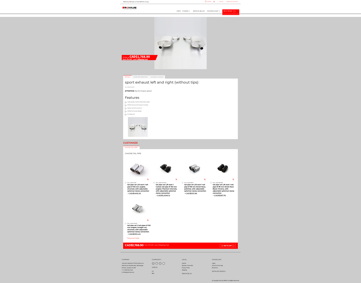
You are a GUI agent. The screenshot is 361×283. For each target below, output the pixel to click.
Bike (153, 273)
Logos (213, 263)
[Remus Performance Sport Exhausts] (130, 8)
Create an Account (232, 1)
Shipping (184, 270)
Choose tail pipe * (131, 147)
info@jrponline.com (128, 272)
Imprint (184, 263)
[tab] (127, 77)
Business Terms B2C (187, 265)
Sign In (221, 1)
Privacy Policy (186, 268)
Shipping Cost (142, 59)
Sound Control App (217, 265)
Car (153, 271)
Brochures (215, 268)
